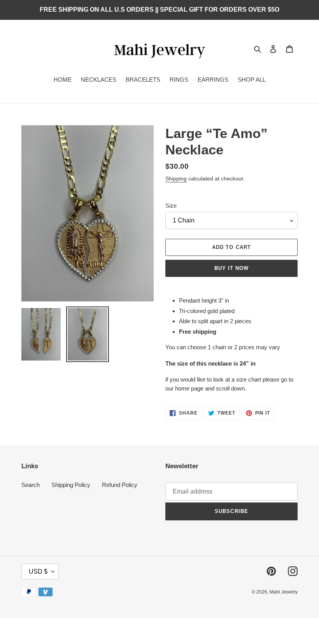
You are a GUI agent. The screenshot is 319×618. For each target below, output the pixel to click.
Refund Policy (119, 484)
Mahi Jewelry (284, 592)
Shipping (176, 178)
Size (171, 205)
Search (30, 484)
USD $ (38, 571)
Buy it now (231, 268)
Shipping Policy (70, 484)
